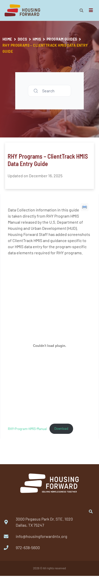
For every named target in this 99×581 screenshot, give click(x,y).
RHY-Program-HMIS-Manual (27, 428)
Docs (22, 39)
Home (7, 39)
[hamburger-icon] (90, 10)
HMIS (37, 39)
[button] (81, 10)
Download (61, 428)
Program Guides (62, 39)
